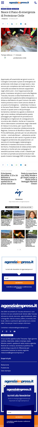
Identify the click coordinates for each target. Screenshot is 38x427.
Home (2, 7)
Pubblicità (5, 368)
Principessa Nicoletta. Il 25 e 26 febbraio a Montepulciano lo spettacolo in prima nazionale (9, 178)
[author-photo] (19, 192)
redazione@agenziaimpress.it (18, 327)
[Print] (25, 24)
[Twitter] (7, 24)
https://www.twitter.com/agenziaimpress (19, 201)
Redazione (5, 18)
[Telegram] (21, 24)
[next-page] (20, 250)
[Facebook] (3, 24)
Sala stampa (15, 9)
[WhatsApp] (16, 24)
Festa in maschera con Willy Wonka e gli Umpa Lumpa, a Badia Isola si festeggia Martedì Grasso (29, 178)
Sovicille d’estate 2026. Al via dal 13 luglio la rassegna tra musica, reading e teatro (18, 241)
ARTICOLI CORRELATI (12, 207)
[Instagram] (7, 331)
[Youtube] (15, 331)
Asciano (9, 9)
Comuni (3, 9)
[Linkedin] (12, 24)
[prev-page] (18, 250)
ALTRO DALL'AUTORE (25, 207)
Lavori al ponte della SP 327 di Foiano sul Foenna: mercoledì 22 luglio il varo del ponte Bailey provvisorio (18, 222)
